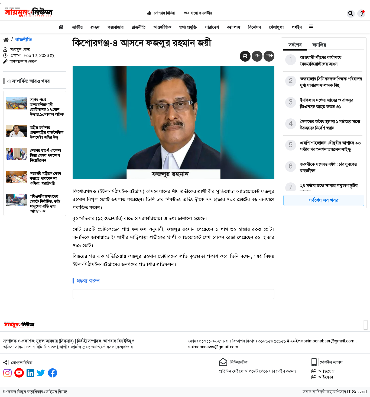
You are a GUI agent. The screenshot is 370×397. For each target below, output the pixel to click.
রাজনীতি (138, 27)
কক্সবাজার (116, 27)
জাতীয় (77, 27)
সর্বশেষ (295, 45)
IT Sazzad (357, 392)
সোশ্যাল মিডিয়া (164, 13)
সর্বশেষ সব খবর (324, 200)
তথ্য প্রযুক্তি (188, 27)
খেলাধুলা (276, 27)
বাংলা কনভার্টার (201, 13)
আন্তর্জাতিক (162, 27)
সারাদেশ (212, 27)
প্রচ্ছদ (95, 27)
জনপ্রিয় (319, 45)
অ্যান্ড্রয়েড (326, 371)
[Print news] (245, 56)
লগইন (297, 27)
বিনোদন (254, 27)
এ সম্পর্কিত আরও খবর (28, 81)
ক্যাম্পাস (233, 27)
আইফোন (326, 377)
